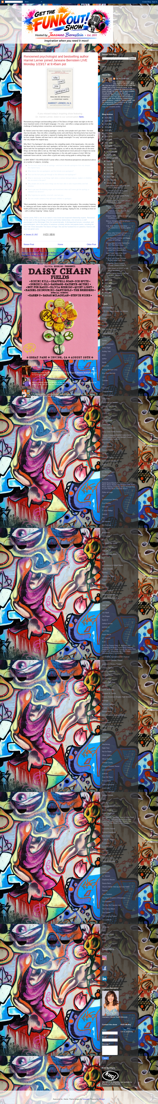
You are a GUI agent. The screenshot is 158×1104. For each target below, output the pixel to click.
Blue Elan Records (108, 373)
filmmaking (106, 536)
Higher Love (106, 580)
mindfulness (106, 722)
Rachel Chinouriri (108, 792)
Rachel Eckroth (107, 795)
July (108, 164)
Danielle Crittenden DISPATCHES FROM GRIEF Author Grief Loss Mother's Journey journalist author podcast (117, 437)
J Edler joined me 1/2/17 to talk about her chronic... (117, 269)
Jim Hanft (105, 613)
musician (105, 737)
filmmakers (106, 532)
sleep (104, 869)
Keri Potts (105, 631)
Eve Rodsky (106, 503)
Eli (103, 496)
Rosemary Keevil (108, 806)
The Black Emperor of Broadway (113, 898)
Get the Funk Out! (122, 78)
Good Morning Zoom (109, 554)
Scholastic (106, 843)
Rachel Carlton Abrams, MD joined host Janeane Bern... (117, 249)
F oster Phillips (107, 510)
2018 (107, 143)
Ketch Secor (106, 634)
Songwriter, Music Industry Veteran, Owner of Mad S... (116, 264)
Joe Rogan (106, 616)
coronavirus (106, 410)
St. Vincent (106, 876)
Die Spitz (105, 454)
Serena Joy (106, 854)
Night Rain (105, 748)
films (104, 540)
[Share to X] (49, 234)
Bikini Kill (105, 366)
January (110, 183)
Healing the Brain (108, 576)
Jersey (104, 609)
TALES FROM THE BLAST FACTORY (116, 887)
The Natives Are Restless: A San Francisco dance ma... (117, 212)
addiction (105, 326)
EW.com (105, 507)
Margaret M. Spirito (109, 693)
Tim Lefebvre (106, 920)
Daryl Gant (106, 443)
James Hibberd (107, 591)
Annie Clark (106, 337)
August (109, 161)
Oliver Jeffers (107, 755)
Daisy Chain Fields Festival (112, 432)
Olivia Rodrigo (107, 759)
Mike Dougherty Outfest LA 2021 (113, 715)
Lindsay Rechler (108, 668)
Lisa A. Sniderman (108, 671)
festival (104, 514)
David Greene (107, 446)
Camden (105, 380)
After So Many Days (109, 329)
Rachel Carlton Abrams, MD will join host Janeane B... (117, 274)
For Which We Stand (109, 543)
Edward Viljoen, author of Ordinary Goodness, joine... (118, 217)
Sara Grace (106, 836)
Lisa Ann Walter (107, 675)
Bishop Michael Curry (109, 370)
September (111, 158)
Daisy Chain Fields (109, 428)
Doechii (104, 465)
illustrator (105, 587)
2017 (107, 146)
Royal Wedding (107, 810)
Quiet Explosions (108, 784)
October (110, 155)
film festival (106, 521)
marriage (105, 700)
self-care (105, 850)
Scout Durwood (107, 847)
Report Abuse (108, 949)
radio (104, 799)
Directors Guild (107, 457)
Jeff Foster (106, 602)
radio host (105, 803)
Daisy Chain (106, 424)
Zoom (104, 942)
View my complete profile (111, 107)
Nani (103, 741)
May (108, 170)
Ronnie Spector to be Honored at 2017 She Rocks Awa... (117, 244)
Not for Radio (106, 752)
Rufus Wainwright (108, 814)
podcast (105, 773)
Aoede (104, 340)
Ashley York (106, 351)
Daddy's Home (107, 421)
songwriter (105, 872)
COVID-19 (105, 413)
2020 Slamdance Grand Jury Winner (115, 311)
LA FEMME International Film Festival (115, 657)
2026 (107, 118)
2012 (107, 292)
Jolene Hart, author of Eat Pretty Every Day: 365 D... (117, 197)
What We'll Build (108, 934)
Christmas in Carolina (109, 402)
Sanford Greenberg (109, 832)
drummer (105, 479)
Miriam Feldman (108, 726)
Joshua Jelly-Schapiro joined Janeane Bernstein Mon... (116, 234)
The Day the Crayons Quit (111, 905)
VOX (104, 931)
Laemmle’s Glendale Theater (112, 660)
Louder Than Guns (108, 682)
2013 (107, 289)
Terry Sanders (107, 894)
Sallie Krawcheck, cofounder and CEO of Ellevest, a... (117, 187)
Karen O (105, 620)
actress (104, 322)
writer (104, 938)
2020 (107, 136)
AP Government (108, 344)
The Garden (106, 912)
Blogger (102, 1099)
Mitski (104, 730)
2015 (107, 283)
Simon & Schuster (108, 861)
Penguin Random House (110, 766)
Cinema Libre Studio (109, 406)
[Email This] (44, 234)
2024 (107, 124)
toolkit (104, 923)
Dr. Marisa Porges (108, 472)
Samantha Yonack (108, 829)
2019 (107, 140)
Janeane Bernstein (108, 594)
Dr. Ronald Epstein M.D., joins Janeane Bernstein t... (117, 192)
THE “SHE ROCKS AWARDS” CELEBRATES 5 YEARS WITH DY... (118, 228)
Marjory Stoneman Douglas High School (116, 697)
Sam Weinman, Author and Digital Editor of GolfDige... (118, 239)
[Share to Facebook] (51, 234)
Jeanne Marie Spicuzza (110, 598)
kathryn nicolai (107, 623)
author (104, 359)
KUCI (104, 642)
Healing (104, 572)
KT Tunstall (106, 638)
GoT (103, 558)
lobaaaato (85, 1099)
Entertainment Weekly (110, 499)
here (81, 117)
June (109, 167)
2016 (107, 280)
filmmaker (105, 529)
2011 (107, 296)
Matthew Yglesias (108, 704)
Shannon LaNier (107, 858)
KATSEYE (106, 627)
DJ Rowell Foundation (110, 461)
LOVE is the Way (108, 690)
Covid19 (105, 417)
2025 (107, 121)
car (103, 384)
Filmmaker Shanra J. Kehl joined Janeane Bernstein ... (117, 202)
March (109, 177)
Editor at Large (107, 492)
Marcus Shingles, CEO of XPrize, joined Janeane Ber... (118, 222)
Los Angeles (106, 679)
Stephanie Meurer (108, 880)
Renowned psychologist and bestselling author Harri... (116, 207)
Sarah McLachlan (108, 840)
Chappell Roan (107, 391)
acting (104, 318)
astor (104, 355)
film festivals (106, 525)
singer (104, 865)
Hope (104, 583)
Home (60, 244)
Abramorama (106, 315)
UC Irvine (105, 927)
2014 (107, 286)
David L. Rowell (107, 450)
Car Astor (105, 388)
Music (104, 733)
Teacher (105, 891)
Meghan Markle (107, 708)
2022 (107, 130)
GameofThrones (108, 547)
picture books (107, 770)
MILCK (104, 719)
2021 (107, 133)
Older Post (91, 244)
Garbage (105, 551)
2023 (107, 127)
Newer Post (29, 244)
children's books (108, 395)
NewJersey (106, 744)
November (110, 152)
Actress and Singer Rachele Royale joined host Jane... (116, 259)
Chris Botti (106, 399)
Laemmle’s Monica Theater (111, 664)
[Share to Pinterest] (53, 234)
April (108, 174)
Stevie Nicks (106, 883)
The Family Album (108, 909)
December (110, 148)
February (110, 180)
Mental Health (107, 711)
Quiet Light (106, 788)
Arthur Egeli (106, 348)
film (103, 518)
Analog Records (107, 333)
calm (104, 377)
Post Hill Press (107, 777)
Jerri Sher (105, 605)
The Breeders (107, 901)
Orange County (107, 762)
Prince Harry (106, 781)
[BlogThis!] (46, 234)
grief (103, 561)
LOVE (104, 686)
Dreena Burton (107, 475)
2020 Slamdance (108, 308)
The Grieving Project (109, 916)
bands (104, 362)
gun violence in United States (112, 565)
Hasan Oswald (107, 569)
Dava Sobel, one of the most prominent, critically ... (116, 254)
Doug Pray (106, 468)
